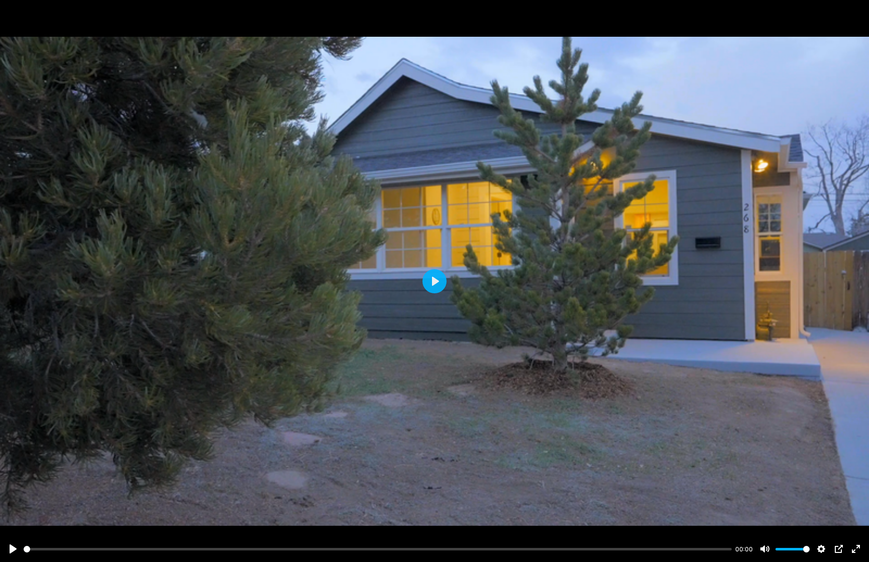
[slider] (378, 549)
